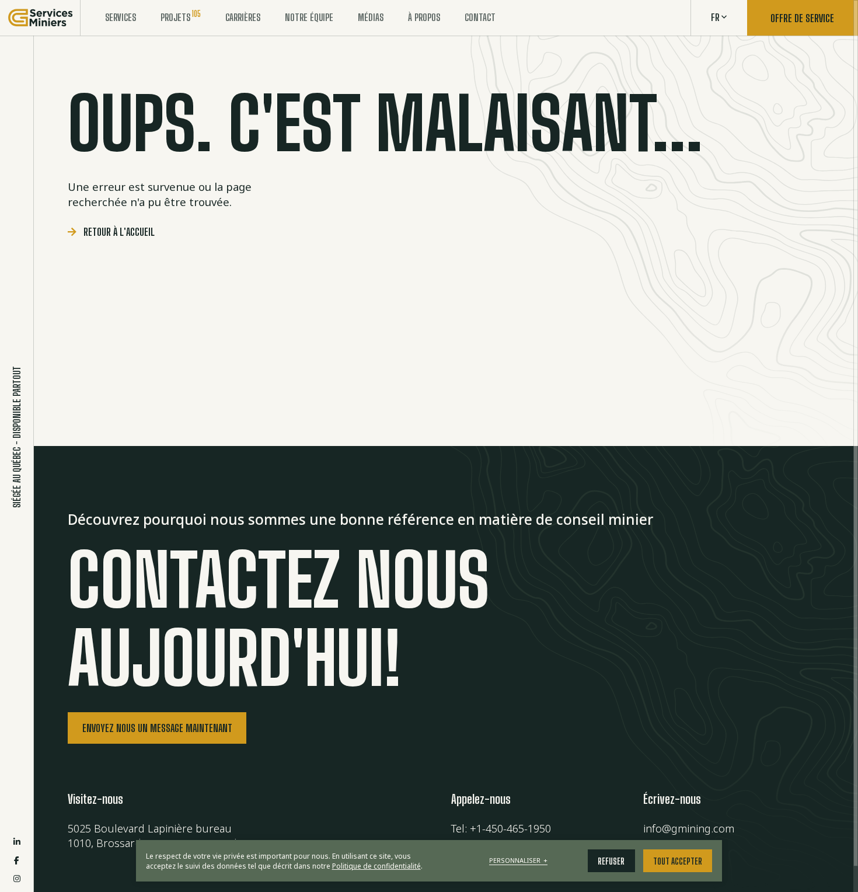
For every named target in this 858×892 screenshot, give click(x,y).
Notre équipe (309, 17)
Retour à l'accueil (119, 231)
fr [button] (715, 17)
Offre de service (802, 18)
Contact (480, 17)
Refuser (611, 861)
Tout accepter (677, 861)
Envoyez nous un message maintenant (157, 728)
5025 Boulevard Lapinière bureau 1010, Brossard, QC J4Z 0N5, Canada (155, 836)
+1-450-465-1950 (510, 828)
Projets (175, 17)
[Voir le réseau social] (16, 841)
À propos (424, 17)
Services (120, 17)
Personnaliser (518, 861)
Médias (370, 17)
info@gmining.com (688, 828)
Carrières (242, 17)
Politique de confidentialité (376, 866)
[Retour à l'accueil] (40, 18)
